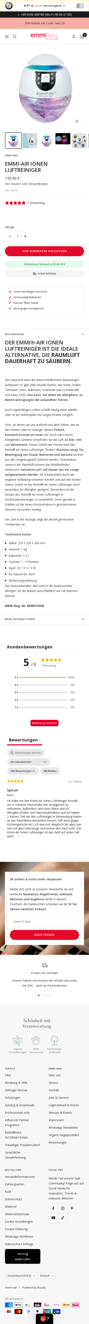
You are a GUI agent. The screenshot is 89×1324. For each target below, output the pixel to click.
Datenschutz (13, 1199)
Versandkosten (38, 184)
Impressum (56, 1120)
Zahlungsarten (14, 1184)
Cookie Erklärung (16, 1229)
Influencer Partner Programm (17, 1122)
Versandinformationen (20, 1177)
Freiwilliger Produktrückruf (22, 1145)
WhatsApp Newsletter (63, 1127)
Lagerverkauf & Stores (64, 1105)
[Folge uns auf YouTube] (53, 1217)
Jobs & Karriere (59, 1098)
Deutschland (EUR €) (19, 1275)
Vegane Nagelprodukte (64, 1135)
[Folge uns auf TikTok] (62, 1217)
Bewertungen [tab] (25, 740)
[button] (44, 677)
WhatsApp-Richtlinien (19, 1236)
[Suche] (15, 36)
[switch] (80, 6)
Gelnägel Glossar (16, 1090)
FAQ (8, 1075)
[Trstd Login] (82, 5)
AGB (8, 1192)
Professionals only (17, 1113)
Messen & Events (60, 1113)
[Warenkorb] (82, 36)
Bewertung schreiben (44, 723)
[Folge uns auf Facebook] (53, 1208)
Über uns (55, 1075)
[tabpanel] (44, 796)
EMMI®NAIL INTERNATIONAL (16, 1134)
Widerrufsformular (17, 1214)
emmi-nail (12, 155)
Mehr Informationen (20, 619)
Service (53, 1083)
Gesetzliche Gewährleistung (15, 1154)
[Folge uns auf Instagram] (62, 1208)
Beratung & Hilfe (16, 1083)
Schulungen (12, 1098)
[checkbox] (50, 771)
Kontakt (54, 1090)
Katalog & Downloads (20, 1105)
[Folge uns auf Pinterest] (72, 1208)
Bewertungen (58, 1142)
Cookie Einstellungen (19, 1222)
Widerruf (10, 1207)
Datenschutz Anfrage (19, 1244)
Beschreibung (14, 334)
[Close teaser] (54, 1312)
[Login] (74, 36)
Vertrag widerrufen (22, 1256)
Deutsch (45, 1275)
